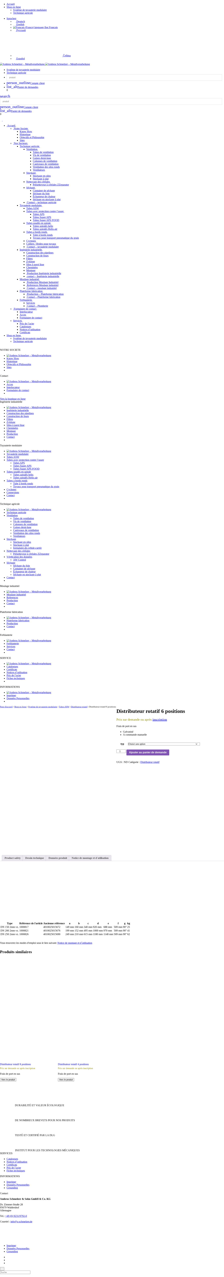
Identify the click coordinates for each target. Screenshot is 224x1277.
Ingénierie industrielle (31, 249)
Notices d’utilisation (30, 329)
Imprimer (11, 695)
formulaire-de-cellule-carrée (27, 548)
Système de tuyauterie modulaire (30, 10)
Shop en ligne (14, 7)
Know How (26, 131)
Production (12, 434)
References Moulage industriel (42, 285)
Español (20, 58)
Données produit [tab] (58, 858)
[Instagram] (8, 1260)
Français (53, 27)
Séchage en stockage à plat (47, 199)
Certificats (25, 332)
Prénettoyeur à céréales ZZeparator (51, 184)
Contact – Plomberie (37, 305)
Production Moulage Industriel (42, 282)
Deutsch (20, 21)
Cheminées (32, 267)
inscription (160, 719)
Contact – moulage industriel (41, 288)
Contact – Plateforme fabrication (43, 297)
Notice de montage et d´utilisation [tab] (90, 858)
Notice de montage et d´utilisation (74, 942)
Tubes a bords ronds (37, 232)
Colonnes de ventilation (45, 161)
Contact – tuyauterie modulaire (42, 246)
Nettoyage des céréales (38, 181)
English (20, 24)
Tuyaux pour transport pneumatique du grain (56, 237)
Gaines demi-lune (42, 158)
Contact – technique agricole (41, 202)
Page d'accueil (6, 707)
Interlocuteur (26, 311)
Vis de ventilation (42, 155)
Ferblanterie (26, 300)
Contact (11, 437)
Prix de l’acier (27, 323)
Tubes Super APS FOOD (46, 220)
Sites (22, 140)
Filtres (29, 258)
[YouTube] (8, 1263)
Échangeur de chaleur (44, 196)
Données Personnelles (18, 698)
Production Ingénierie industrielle (43, 273)
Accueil (11, 4)
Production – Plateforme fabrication (45, 294)
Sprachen (11, 18)
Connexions (13, 492)
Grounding (12, 1187)
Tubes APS (38, 214)
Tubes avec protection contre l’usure (45, 211)
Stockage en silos (42, 175)
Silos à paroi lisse (35, 264)
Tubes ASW (32, 208)
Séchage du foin (41, 193)
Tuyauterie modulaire (31, 205)
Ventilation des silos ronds (46, 167)
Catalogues (25, 326)
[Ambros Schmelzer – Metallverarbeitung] (22, 64)
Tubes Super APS (42, 217)
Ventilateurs (39, 169)
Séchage (31, 187)
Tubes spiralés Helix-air (45, 229)
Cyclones (31, 240)
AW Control (19, 559)
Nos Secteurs (20, 143)
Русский (21, 30)
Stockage (31, 172)
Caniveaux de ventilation (46, 164)
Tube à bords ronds (43, 235)
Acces (23, 314)
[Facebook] (8, 1257)
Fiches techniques (16, 678)
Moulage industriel (30, 279)
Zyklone (30, 261)
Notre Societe (21, 128)
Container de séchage (44, 190)
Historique (25, 134)
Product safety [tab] (13, 858)
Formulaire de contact (25, 308)
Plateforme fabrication (31, 291)
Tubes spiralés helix (43, 226)
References (12, 597)
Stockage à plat (41, 178)
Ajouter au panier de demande (148, 752)
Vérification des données (19, 556)
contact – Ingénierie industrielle (42, 276)
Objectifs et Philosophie (32, 137)
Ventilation (32, 149)
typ (122, 743)
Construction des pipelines (39, 252)
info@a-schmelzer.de (21, 1221)
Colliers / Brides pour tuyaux (41, 243)
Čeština (66, 55)
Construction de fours (37, 255)
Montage (30, 270)
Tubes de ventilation (43, 152)
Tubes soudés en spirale (38, 223)
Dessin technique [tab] (34, 858)
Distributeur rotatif (79, 707)
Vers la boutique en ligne (13, 398)
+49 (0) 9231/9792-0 (16, 1216)
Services (30, 303)
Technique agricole (23, 12)
